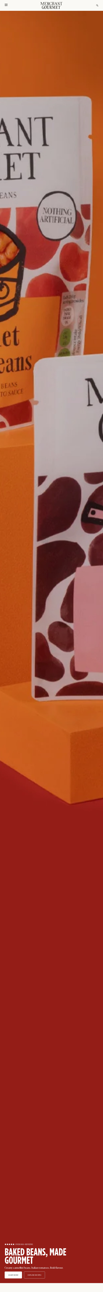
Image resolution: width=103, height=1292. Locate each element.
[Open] (7, 5)
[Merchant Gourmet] (51, 5)
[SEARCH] (97, 5)
